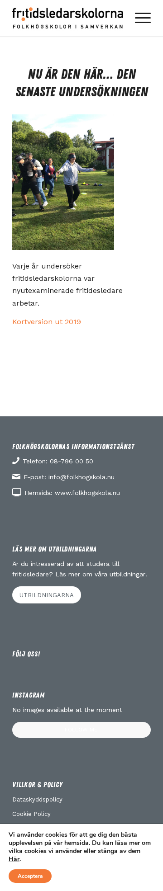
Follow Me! (82, 729)
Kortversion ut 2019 (46, 321)
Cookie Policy (31, 814)
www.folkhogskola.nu (87, 492)
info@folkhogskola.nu (81, 477)
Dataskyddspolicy (37, 799)
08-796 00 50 (71, 461)
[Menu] (138, 18)
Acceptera (30, 876)
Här (14, 859)
